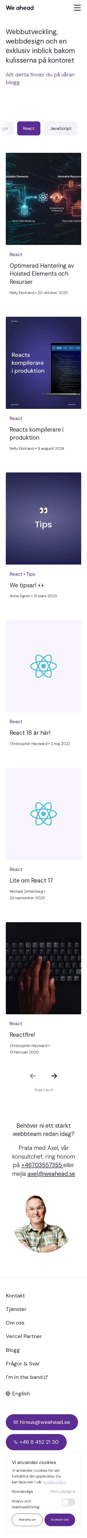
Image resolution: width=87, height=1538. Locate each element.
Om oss (15, 1322)
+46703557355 (42, 1165)
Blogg (13, 1350)
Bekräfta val (27, 1520)
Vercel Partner (24, 1336)
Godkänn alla (60, 1520)
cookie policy (54, 1482)
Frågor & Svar (23, 1363)
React (29, 128)
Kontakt (15, 1295)
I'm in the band (24, 1377)
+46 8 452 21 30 (39, 1441)
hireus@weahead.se (45, 1422)
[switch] (68, 1502)
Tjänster (16, 1309)
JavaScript (61, 128)
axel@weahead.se (51, 1173)
